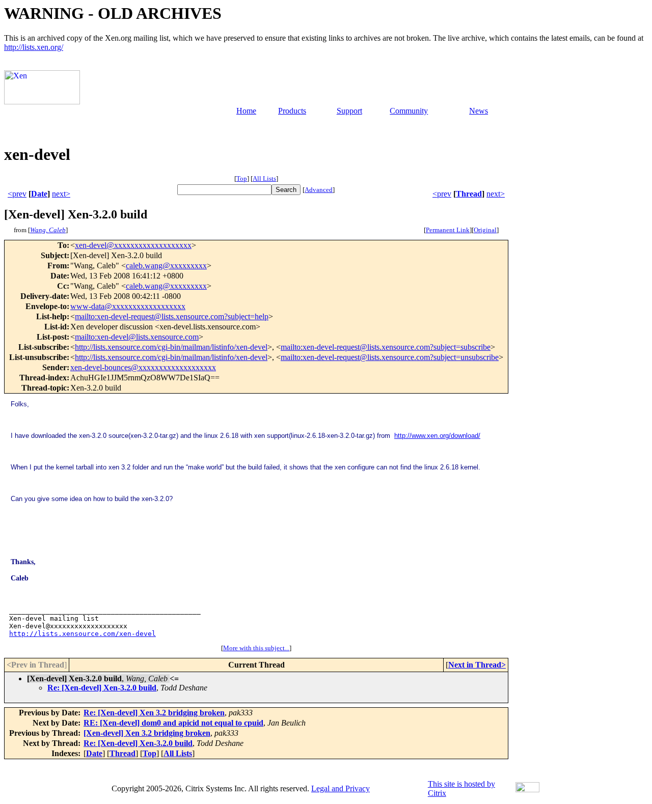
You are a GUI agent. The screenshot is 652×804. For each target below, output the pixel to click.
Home (246, 110)
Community (409, 110)
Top (241, 178)
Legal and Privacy (340, 788)
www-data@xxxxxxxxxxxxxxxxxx (127, 306)
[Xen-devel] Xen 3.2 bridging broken (147, 733)
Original (485, 230)
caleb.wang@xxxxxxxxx (166, 265)
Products (292, 110)
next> (61, 193)
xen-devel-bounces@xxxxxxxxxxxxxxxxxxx (143, 367)
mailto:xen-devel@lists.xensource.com (137, 336)
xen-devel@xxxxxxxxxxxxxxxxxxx (133, 245)
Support (349, 110)
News (478, 110)
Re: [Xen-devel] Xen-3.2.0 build (101, 687)
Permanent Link (448, 230)
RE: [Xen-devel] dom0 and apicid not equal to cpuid (173, 722)
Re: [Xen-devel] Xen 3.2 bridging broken (154, 712)
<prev (17, 193)
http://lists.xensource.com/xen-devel (82, 633)
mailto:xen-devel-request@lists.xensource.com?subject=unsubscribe (390, 357)
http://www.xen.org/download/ (437, 435)
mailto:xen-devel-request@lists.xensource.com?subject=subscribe (386, 347)
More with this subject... (256, 648)
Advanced (319, 189)
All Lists (264, 178)
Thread (469, 193)
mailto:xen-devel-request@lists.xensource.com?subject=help (171, 316)
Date (39, 193)
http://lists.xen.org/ (33, 47)
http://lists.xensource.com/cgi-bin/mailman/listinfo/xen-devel (171, 347)
